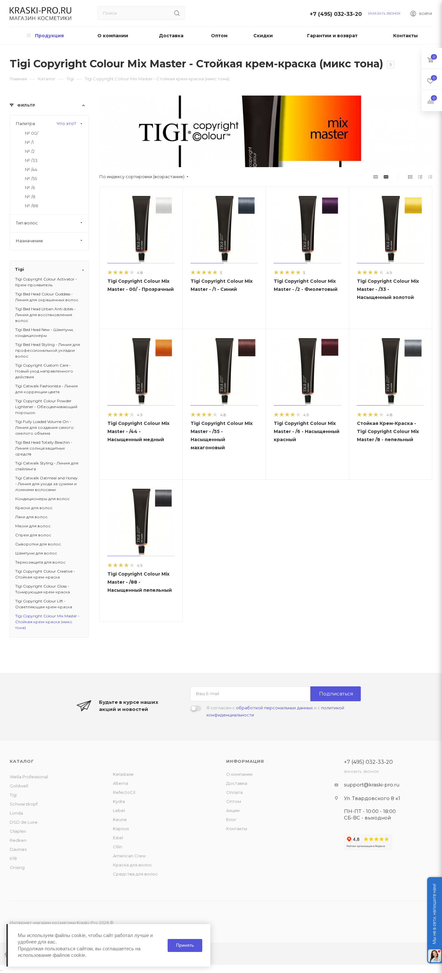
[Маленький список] (375, 176)
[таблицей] (430, 176)
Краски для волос (33, 507)
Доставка (236, 783)
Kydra (119, 801)
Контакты (236, 828)
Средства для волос (135, 873)
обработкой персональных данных (274, 707)
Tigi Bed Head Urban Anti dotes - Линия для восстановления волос (45, 314)
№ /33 (31, 160)
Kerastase (123, 774)
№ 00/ (31, 133)
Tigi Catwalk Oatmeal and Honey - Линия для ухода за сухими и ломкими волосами (46, 483)
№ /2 (30, 151)
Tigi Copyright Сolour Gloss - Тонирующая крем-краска (42, 589)
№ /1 (29, 142)
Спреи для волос (33, 534)
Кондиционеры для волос (42, 498)
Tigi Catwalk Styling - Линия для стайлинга (46, 466)
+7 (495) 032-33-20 (337, 14)
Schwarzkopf (24, 804)
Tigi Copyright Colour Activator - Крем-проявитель (46, 282)
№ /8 (30, 196)
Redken (18, 840)
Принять (185, 945)
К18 (13, 858)
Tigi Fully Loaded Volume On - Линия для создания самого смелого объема (44, 427)
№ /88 (31, 205)
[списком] (420, 176)
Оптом (233, 801)
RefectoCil (124, 792)
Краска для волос (132, 864)
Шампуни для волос (36, 553)
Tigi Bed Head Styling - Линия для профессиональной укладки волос (47, 350)
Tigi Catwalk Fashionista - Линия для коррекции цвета (46, 388)
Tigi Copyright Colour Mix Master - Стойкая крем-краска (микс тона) (47, 621)
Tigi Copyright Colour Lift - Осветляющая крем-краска (43, 604)
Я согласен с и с (275, 711)
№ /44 (31, 169)
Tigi (13, 794)
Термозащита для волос (40, 562)
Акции (232, 810)
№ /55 (31, 178)
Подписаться (336, 694)
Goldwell (19, 785)
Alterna (120, 783)
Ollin (117, 846)
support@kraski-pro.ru (371, 785)
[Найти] (177, 13)
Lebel (119, 810)
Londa (16, 813)
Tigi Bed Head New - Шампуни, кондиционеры (44, 332)
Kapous (121, 828)
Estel (118, 837)
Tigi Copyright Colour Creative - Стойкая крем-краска (45, 574)
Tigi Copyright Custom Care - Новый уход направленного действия (44, 371)
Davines (18, 849)
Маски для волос (32, 525)
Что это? (66, 123)
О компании (239, 774)
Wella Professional (29, 776)
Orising (17, 867)
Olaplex (18, 831)
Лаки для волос (31, 516)
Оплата (234, 792)
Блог (231, 819)
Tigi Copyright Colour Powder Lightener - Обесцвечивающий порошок (46, 406)
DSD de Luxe (24, 822)
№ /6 (30, 187)
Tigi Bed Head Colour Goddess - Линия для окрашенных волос (46, 297)
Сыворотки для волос (38, 544)
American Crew (129, 855)
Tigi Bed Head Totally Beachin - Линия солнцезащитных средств (43, 448)
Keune (120, 819)
